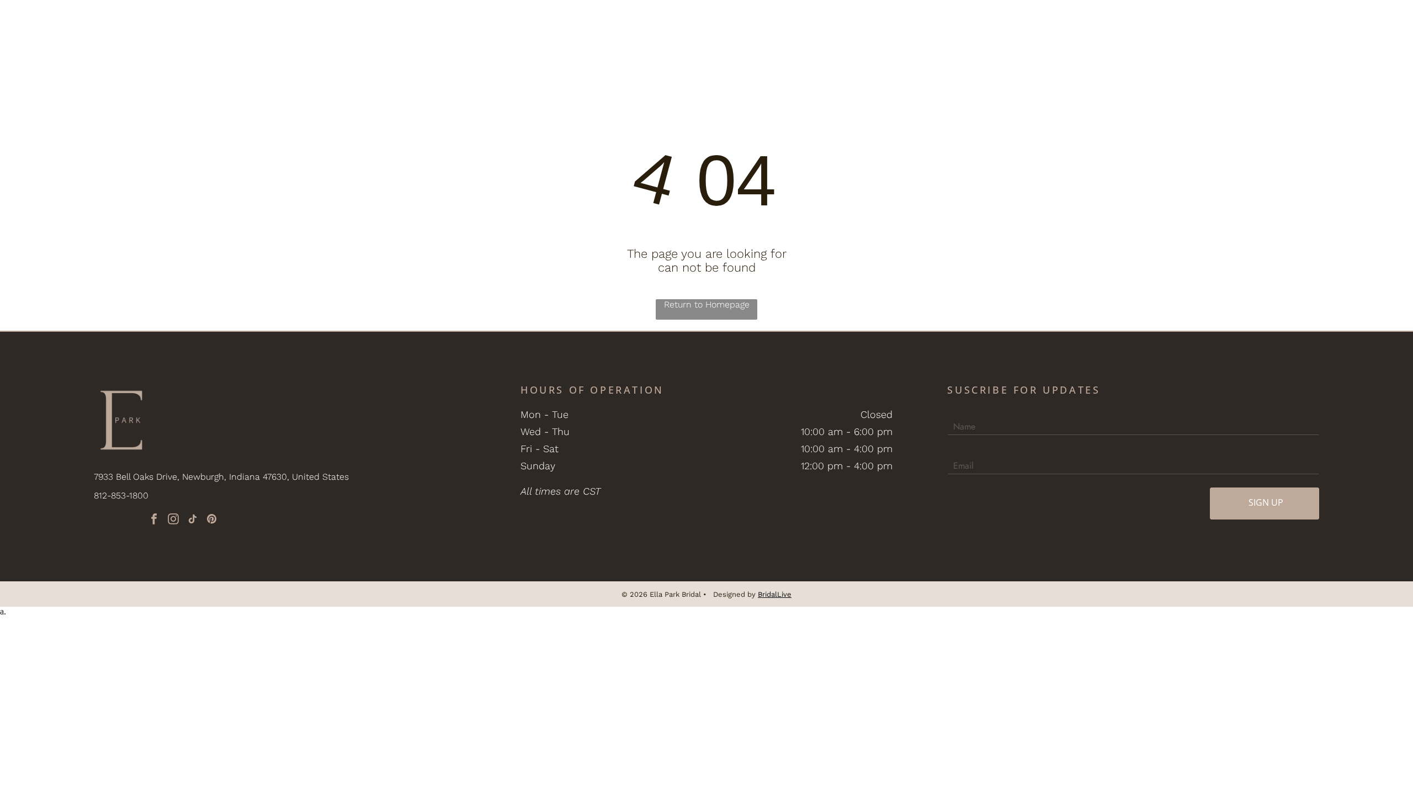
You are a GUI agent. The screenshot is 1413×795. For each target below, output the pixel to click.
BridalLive (775, 594)
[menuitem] (369, 36)
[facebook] (154, 520)
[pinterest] (212, 520)
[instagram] (173, 520)
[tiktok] (192, 520)
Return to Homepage (707, 304)
